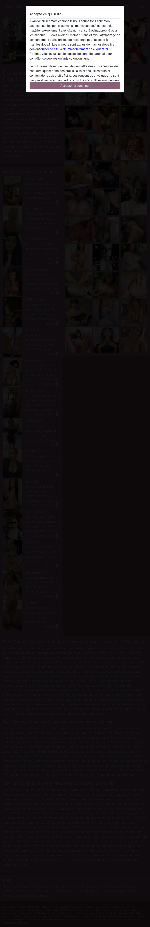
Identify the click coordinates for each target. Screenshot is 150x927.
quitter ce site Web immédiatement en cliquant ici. (74, 49)
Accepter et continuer (75, 85)
